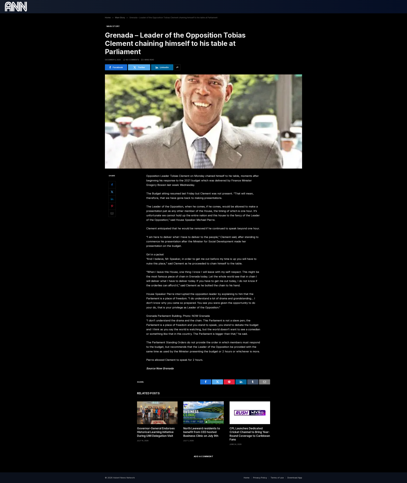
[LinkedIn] (112, 199)
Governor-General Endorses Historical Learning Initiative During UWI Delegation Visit (156, 432)
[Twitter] (112, 192)
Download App (294, 477)
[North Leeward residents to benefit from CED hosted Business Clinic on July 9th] (203, 412)
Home (246, 477)
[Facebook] (112, 184)
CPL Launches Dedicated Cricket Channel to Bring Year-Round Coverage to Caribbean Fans (250, 434)
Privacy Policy (260, 477)
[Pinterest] (112, 206)
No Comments (132, 60)
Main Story (113, 26)
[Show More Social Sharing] (177, 67)
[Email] (112, 213)
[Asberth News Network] (16, 6)
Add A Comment (203, 456)
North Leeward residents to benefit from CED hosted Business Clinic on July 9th (201, 432)
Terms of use (277, 477)
